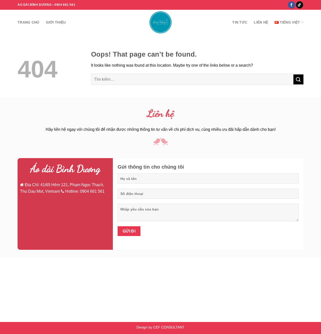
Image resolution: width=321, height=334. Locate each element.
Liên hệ (261, 22)
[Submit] (298, 79)
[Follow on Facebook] (291, 5)
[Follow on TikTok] (299, 5)
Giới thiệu (56, 22)
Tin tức (239, 22)
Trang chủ (28, 22)
